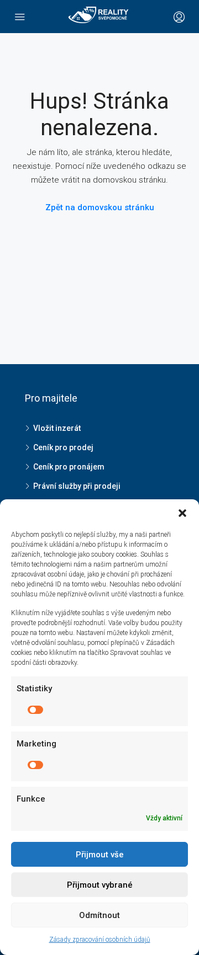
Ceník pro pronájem (68, 466)
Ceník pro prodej (63, 447)
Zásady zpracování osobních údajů (99, 939)
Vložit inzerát (57, 428)
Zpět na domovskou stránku (99, 207)
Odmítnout (99, 915)
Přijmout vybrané (100, 885)
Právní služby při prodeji (77, 486)
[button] (182, 513)
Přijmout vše (100, 855)
